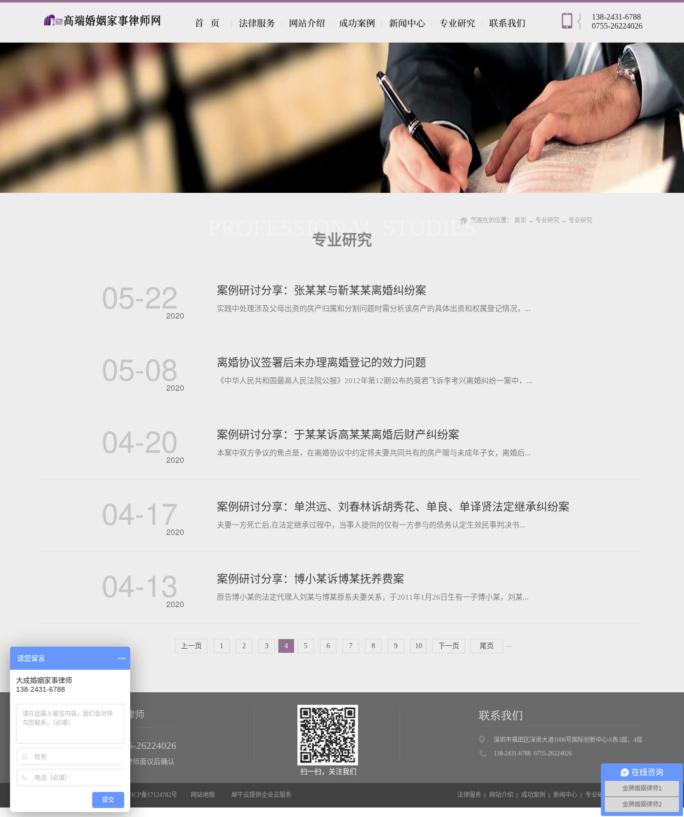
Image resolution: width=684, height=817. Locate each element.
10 (418, 646)
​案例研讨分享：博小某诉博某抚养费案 (310, 579)
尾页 (487, 646)
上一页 (191, 646)
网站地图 (201, 794)
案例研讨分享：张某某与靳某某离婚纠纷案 (321, 290)
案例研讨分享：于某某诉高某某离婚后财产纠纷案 (338, 434)
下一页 (448, 646)
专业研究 (547, 220)
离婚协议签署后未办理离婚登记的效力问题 (321, 362)
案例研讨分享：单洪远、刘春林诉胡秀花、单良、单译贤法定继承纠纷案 (393, 506)
